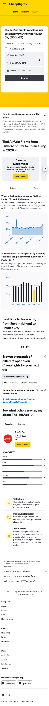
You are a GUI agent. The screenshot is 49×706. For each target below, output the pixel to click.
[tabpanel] (24, 253)
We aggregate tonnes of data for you (20, 576)
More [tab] (36, 188)
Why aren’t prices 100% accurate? (19, 581)
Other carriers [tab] (10, 383)
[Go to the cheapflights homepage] (19, 4)
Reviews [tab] (21, 424)
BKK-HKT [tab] (24, 347)
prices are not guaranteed (19, 563)
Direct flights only (17, 49)
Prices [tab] (13, 188)
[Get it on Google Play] (8, 683)
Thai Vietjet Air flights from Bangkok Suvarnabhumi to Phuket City (19, 400)
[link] (20, 176)
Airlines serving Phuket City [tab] (16, 376)
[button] (5, 4)
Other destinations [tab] (29, 383)
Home (8, 592)
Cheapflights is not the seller (17, 571)
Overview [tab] (9, 424)
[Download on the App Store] (25, 683)
